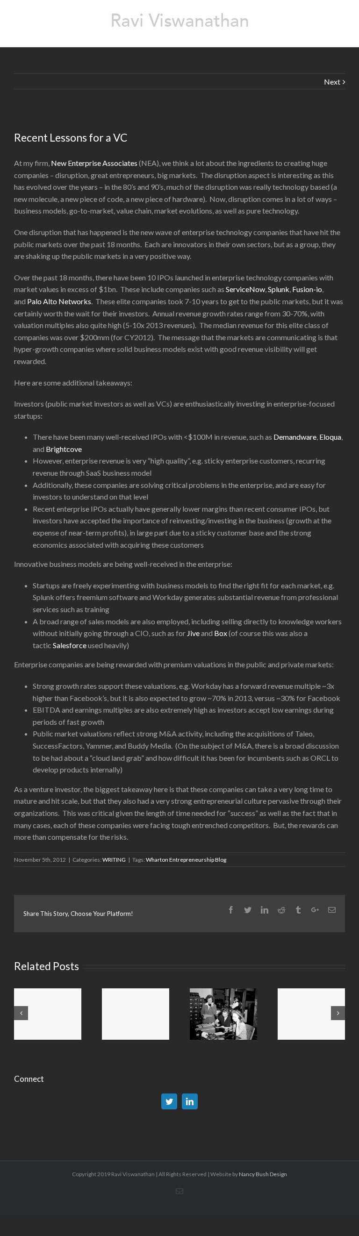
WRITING (114, 859)
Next (332, 81)
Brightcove (64, 448)
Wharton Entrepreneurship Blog (186, 859)
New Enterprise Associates (94, 162)
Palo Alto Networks (59, 301)
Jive (193, 633)
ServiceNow (245, 289)
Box (220, 633)
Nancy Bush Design (263, 1174)
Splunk (278, 289)
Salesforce (69, 645)
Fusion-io (307, 289)
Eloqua (330, 436)
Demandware (294, 436)
